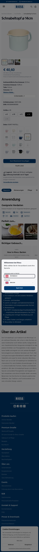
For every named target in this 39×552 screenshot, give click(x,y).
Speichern (19, 288)
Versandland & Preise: (12, 273)
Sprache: (7, 280)
